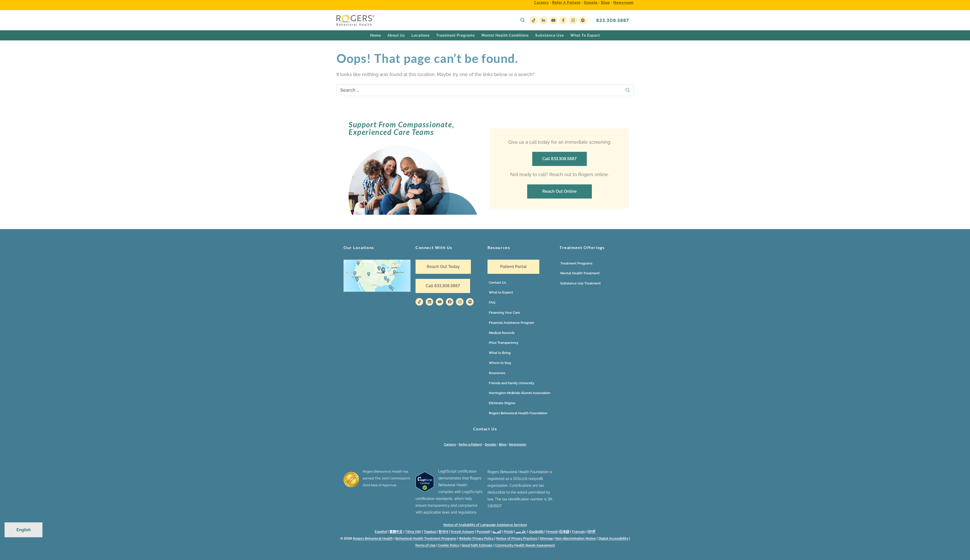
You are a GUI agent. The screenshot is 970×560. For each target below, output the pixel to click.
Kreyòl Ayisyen (462, 531)
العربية (496, 531)
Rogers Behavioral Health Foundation (518, 413)
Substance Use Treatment (580, 283)
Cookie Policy (448, 545)
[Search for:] (485, 90)
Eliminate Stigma (502, 403)
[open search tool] (522, 20)
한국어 (443, 531)
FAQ (492, 302)
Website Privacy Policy (476, 538)
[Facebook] (563, 20)
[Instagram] (573, 20)
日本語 (564, 531)
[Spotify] (583, 20)
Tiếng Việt (413, 531)
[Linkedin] (429, 302)
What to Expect (501, 292)
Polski (508, 531)
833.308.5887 (612, 20)
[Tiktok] (419, 302)
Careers (541, 3)
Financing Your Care (504, 312)
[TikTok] (533, 20)
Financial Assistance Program (511, 323)
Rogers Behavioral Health (373, 538)
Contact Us (497, 282)
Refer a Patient (566, 3)
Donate (591, 3)
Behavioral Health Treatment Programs (425, 538)
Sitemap (546, 538)
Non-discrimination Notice (575, 538)
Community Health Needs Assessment (525, 545)
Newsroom (623, 3)
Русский (483, 531)
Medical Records (502, 333)
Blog (605, 3)
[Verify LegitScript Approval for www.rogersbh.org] (425, 491)
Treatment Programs (576, 263)
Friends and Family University (511, 383)
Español (381, 531)
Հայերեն (536, 531)
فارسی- (521, 531)
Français (578, 531)
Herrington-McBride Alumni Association (519, 393)
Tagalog (430, 531)
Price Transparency (503, 343)
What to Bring (500, 353)
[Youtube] (553, 20)
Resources (497, 373)
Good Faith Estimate (477, 545)
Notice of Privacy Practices (516, 538)
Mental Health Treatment (580, 273)
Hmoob (552, 531)
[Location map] (377, 290)
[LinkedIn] (543, 20)
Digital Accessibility (613, 538)
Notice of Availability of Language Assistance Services (485, 525)
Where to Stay (500, 363)
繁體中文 (396, 531)
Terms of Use (425, 545)
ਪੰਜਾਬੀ (591, 531)
